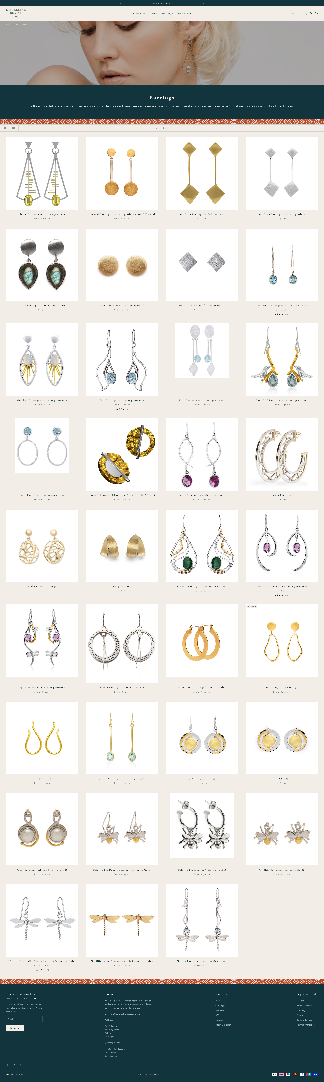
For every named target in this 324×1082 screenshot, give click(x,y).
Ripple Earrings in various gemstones (42, 687)
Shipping (301, 1010)
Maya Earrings (282, 495)
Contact (300, 1000)
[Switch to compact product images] (13, 128)
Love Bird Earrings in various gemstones (282, 400)
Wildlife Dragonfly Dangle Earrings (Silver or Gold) (42, 961)
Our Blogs (220, 1005)
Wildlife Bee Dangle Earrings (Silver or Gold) (122, 869)
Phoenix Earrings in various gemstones (202, 586)
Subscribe (15, 1028)
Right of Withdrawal (306, 1024)
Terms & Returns (304, 1005)
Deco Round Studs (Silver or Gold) (122, 305)
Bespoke (219, 1019)
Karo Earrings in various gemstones (202, 400)
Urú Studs (281, 778)
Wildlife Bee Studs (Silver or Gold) (281, 869)
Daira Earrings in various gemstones (42, 305)
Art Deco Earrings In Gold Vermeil (202, 214)
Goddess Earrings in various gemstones (42, 400)
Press (217, 1000)
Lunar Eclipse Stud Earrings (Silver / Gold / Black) (122, 495)
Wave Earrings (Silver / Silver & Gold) (42, 869)
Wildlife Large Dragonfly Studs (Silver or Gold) (122, 961)
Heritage (167, 13)
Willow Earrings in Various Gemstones (202, 961)
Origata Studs (122, 586)
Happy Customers (223, 1024)
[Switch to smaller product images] (9, 128)
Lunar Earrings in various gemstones (42, 495)
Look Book (220, 1010)
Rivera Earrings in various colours (122, 687)
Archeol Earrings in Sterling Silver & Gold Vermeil (122, 214)
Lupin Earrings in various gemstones (202, 495)
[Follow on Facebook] (7, 1065)
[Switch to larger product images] (5, 128)
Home (8, 24)
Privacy (300, 1015)
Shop (16, 24)
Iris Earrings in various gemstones (122, 400)
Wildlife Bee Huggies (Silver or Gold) (202, 869)
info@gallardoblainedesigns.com (125, 1013)
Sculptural (139, 13)
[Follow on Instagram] (14, 1065)
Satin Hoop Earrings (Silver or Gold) (202, 687)
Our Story (184, 13)
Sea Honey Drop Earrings (282, 687)
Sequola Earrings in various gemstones (122, 778)
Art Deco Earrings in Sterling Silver (281, 214)
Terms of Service (304, 1019)
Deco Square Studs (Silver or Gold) (202, 305)
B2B (217, 1015)
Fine (154, 13)
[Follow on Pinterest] (20, 1065)
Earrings (25, 24)
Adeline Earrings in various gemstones (42, 214)
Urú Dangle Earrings (202, 778)
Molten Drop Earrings (42, 586)
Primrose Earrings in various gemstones (281, 586)
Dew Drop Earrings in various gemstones (282, 305)
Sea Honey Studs (42, 778)
